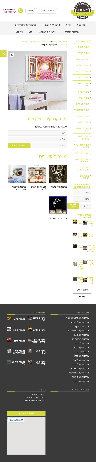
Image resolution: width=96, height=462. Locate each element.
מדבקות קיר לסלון (81, 356)
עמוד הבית (81, 25)
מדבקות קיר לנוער (81, 335)
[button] (3, 53)
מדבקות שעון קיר (82, 326)
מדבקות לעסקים (72, 32)
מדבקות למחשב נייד (80, 339)
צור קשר (19, 32)
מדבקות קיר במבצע (47, 32)
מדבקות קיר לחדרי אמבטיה (77, 318)
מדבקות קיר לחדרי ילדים (25, 25)
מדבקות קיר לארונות (80, 377)
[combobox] (46, 11)
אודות (68, 25)
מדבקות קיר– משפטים (79, 369)
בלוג (30, 32)
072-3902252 (10, 12)
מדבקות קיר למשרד (80, 360)
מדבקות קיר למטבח (80, 364)
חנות (54, 42)
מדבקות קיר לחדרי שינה (79, 373)
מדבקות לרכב (83, 352)
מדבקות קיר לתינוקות (80, 322)
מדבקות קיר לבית (52, 25)
